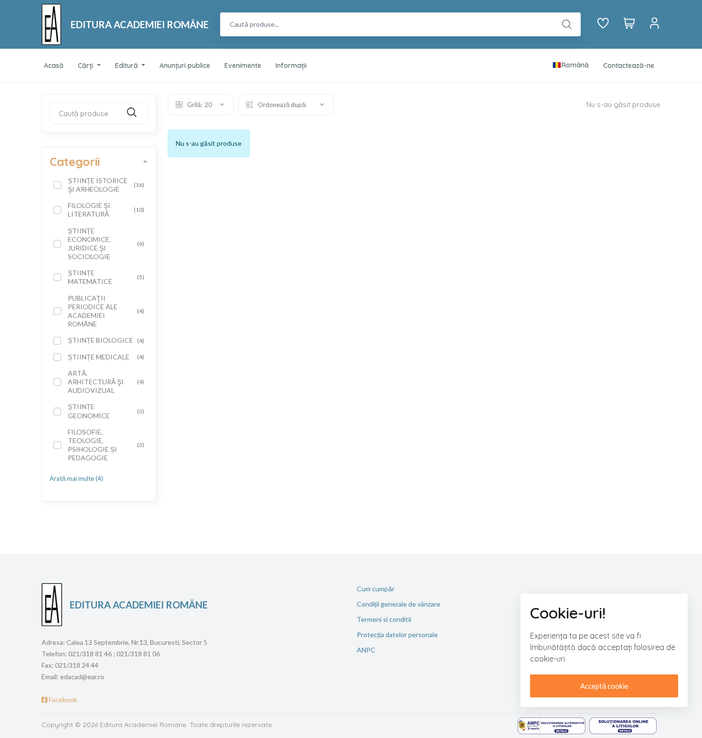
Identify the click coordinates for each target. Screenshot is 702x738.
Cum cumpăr (375, 589)
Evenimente (242, 65)
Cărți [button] (86, 65)
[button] (570, 65)
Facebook (62, 699)
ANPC (366, 650)
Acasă (54, 65)
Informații (291, 65)
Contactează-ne (628, 65)
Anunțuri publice (185, 65)
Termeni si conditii (384, 619)
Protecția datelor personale (397, 634)
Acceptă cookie (604, 686)
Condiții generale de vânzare (398, 604)
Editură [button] (127, 65)
